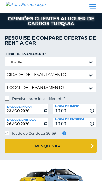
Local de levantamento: (25, 54)
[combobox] (74, 109)
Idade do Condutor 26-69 (34, 133)
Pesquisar (47, 145)
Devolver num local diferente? (38, 98)
